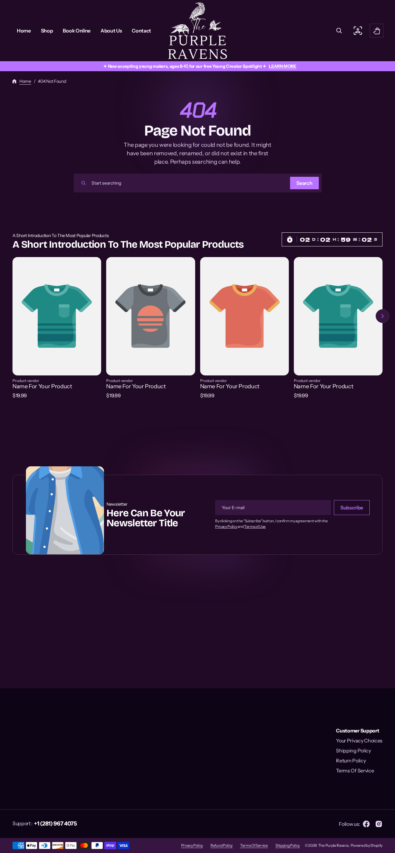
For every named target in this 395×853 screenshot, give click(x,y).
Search (304, 183)
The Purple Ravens (333, 845)
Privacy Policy (226, 526)
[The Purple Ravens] (197, 30)
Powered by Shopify (367, 845)
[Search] (84, 183)
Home (25, 81)
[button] (339, 30)
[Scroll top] (388, 846)
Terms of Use (255, 526)
